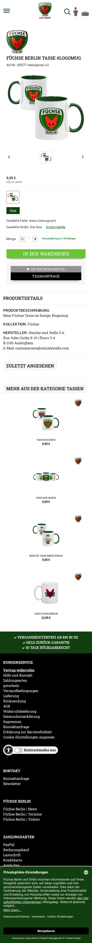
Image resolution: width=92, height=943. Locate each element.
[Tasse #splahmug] (46, 482)
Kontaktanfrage (16, 727)
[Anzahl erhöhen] (35, 239)
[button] (6, 10)
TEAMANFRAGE (46, 276)
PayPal (8, 845)
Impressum (12, 722)
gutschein (11, 685)
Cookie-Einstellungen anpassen (29, 737)
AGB (6, 706)
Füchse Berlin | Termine (22, 814)
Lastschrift (12, 855)
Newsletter (12, 784)
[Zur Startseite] (45, 10)
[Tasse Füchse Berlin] (46, 598)
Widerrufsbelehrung (19, 711)
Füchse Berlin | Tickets (21, 819)
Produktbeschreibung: (26, 310)
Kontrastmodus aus (40, 750)
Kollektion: (15, 324)
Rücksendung (14, 701)
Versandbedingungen (21, 691)
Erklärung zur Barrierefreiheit (27, 732)
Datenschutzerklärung (21, 716)
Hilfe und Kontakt (18, 675)
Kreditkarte (12, 860)
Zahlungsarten (15, 680)
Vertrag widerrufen (18, 670)
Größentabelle (55, 227)
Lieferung (11, 696)
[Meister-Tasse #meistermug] (46, 540)
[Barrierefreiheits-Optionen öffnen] (8, 750)
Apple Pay (11, 865)
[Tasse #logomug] (46, 424)
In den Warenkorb (46, 254)
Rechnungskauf (16, 850)
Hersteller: (15, 333)
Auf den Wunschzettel (48, 269)
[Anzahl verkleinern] (22, 239)
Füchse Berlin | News (20, 809)
